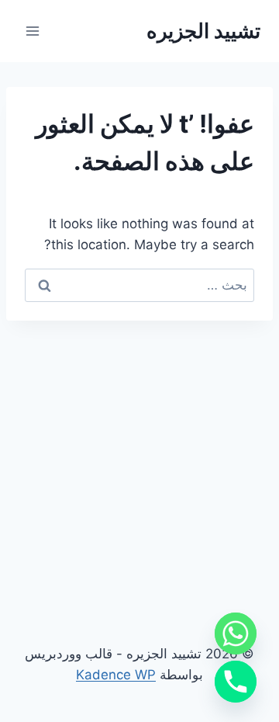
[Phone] (236, 682)
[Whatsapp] (236, 633)
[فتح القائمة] (33, 31)
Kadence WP (116, 674)
